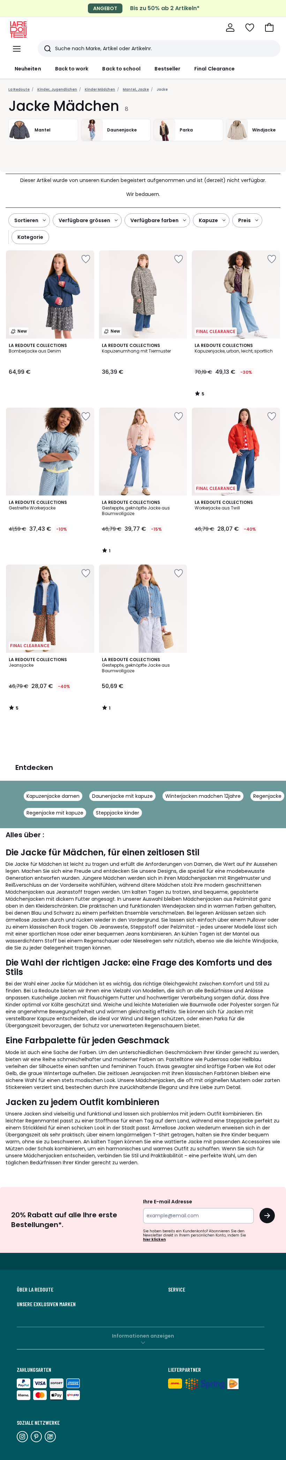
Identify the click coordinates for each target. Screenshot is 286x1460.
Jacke (162, 89)
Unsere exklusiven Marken (46, 1304)
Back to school (121, 68)
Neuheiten (28, 68)
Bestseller (167, 68)
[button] (269, 27)
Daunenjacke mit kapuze (122, 796)
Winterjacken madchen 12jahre (203, 796)
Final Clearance (214, 68)
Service (176, 1289)
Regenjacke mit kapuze (55, 812)
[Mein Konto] (230, 27)
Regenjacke (267, 796)
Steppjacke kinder (117, 812)
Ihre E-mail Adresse (167, 1201)
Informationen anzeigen (143, 1335)
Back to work (72, 68)
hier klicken (154, 1239)
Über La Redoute (35, 1289)
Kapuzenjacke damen (53, 796)
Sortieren (26, 220)
